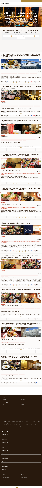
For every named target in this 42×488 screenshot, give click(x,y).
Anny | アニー (23, 474)
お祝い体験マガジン (24, 477)
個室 (32, 36)
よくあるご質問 (4, 399)
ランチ (18, 36)
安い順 (40, 50)
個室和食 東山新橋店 (4, 136)
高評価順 (32, 50)
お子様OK (28, 36)
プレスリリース (4, 407)
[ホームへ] (4, 3)
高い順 (36, 50)
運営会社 (22, 404)
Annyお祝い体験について (5, 404)
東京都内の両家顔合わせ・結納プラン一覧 (21, 25)
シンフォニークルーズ (4, 69)
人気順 (28, 50)
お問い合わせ (23, 399)
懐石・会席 (23, 36)
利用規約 (22, 407)
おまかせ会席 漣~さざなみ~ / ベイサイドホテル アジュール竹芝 (11, 170)
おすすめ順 (23, 50)
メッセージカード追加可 (7, 36)
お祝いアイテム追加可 (21, 37)
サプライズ (13, 36)
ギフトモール (4, 474)
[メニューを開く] (41, 3)
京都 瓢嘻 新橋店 (3, 102)
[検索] (38, 3)
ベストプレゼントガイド (5, 477)
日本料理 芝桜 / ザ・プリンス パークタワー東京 (9, 339)
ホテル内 (36, 36)
